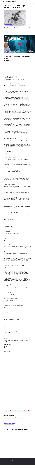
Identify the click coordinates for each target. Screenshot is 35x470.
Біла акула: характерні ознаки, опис (24, 455)
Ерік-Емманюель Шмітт (8, 24)
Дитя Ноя (6, 338)
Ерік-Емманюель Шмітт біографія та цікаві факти (12, 350)
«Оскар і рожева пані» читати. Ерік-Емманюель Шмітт (13, 348)
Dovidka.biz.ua (11, 2)
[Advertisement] (17, 68)
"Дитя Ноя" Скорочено (8, 346)
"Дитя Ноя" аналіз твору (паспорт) (10, 347)
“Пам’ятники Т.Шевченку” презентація (23, 442)
